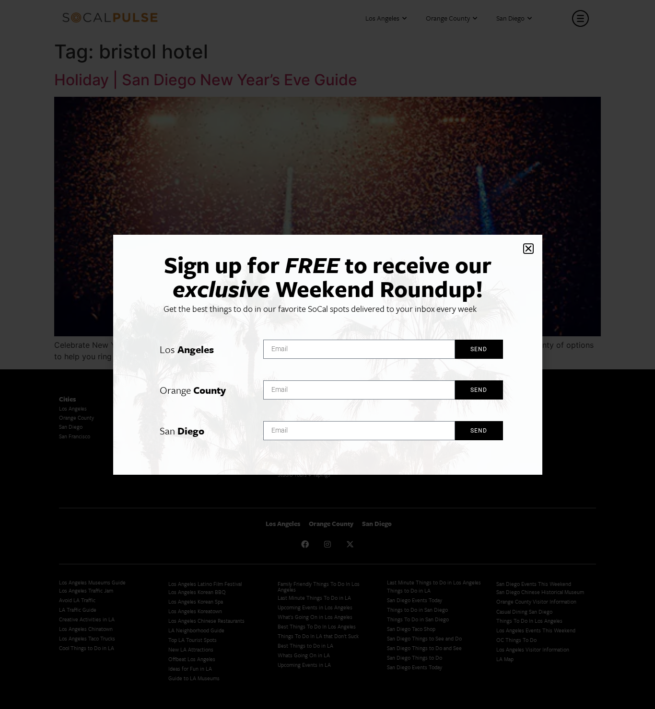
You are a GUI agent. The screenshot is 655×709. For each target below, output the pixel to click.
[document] (327, 354)
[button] (528, 248)
